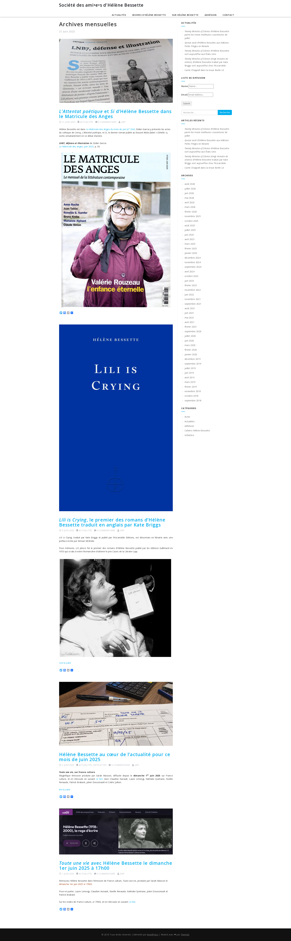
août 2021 (190, 308)
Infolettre (100, 765)
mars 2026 (190, 207)
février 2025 (191, 248)
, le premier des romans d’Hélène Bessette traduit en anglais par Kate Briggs (112, 522)
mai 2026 (189, 197)
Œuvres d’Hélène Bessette (149, 14)
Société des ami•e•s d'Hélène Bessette (101, 5)
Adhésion (211, 14)
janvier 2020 (191, 354)
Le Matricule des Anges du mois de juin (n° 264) (110, 129)
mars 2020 (190, 345)
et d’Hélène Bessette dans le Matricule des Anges (115, 113)
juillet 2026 (190, 188)
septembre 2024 (193, 266)
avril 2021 (189, 322)
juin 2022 (189, 294)
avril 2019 (189, 377)
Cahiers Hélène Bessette (197, 430)
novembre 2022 (193, 289)
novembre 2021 (193, 299)
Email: (184, 94)
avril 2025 (189, 239)
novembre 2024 (193, 262)
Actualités (119, 14)
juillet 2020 (190, 335)
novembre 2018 (193, 391)
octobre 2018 (191, 395)
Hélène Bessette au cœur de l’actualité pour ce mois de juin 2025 (114, 756)
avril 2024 (189, 271)
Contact (228, 14)
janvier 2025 (191, 253)
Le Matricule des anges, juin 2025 (76, 146)
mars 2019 (190, 382)
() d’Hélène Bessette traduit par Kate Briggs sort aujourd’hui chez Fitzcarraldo (206, 62)
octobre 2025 (191, 220)
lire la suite (64, 789)
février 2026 (191, 211)
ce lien (99, 778)
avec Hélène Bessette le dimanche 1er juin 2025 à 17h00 (115, 865)
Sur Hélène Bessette (185, 14)
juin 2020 (189, 340)
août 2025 (190, 225)
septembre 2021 (193, 303)
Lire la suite (65, 662)
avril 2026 (189, 202)
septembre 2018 (193, 400)
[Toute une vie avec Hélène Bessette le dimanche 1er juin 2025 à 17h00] (116, 831)
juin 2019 (189, 372)
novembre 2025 (193, 216)
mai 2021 (189, 317)
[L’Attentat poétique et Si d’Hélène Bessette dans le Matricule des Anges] (116, 71)
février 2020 (191, 349)
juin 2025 (189, 234)
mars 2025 (190, 243)
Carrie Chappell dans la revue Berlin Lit (204, 70)
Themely (185, 934)
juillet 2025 (190, 230)
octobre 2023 (191, 276)
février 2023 (191, 285)
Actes (187, 416)
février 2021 (191, 326)
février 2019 (191, 386)
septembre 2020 (193, 331)
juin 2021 (189, 312)
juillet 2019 (190, 368)
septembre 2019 (193, 363)
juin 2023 (189, 280)
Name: (185, 86)
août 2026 (190, 183)
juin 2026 (189, 193)
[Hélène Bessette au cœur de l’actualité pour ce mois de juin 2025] (116, 714)
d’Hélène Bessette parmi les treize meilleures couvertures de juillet (207, 35)
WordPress (152, 934)
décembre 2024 (193, 257)
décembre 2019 (193, 359)
